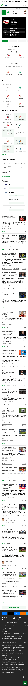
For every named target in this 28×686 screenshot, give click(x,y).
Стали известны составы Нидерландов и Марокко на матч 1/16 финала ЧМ (10, 352)
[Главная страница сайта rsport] (9, 5)
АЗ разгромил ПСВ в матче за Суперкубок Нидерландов (10, 237)
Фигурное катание (12, 622)
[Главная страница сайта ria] (2, 5)
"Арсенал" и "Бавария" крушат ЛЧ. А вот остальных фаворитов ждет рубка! (10, 507)
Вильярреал (20, 143)
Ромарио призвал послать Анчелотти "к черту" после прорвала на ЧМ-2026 (9, 274)
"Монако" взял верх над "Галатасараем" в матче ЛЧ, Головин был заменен (9, 574)
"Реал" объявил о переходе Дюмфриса (10, 293)
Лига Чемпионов (10, 8)
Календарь (13, 41)
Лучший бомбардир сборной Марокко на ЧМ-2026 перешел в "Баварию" (8, 314)
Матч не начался (14, 69)
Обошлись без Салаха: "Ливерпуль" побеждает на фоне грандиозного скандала (9, 550)
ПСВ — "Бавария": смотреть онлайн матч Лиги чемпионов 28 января (10, 469)
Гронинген (19, 74)
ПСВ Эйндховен (20, 57)
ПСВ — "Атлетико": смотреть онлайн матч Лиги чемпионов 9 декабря (10, 592)
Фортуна (20, 127)
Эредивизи (13, 35)
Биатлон (20, 622)
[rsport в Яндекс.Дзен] (11, 613)
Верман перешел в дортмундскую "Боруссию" (9, 217)
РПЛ (17, 8)
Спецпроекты (5, 625)
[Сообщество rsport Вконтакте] (17, 613)
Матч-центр (4, 12)
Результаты (22, 41)
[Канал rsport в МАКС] (4, 613)
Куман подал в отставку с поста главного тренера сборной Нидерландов (9, 333)
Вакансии (4, 631)
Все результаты (6, 176)
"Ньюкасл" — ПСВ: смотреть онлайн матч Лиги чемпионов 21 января (10, 531)
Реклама (13, 625)
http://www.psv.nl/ (14, 32)
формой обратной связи (8, 672)
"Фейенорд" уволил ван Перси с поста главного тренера (8, 372)
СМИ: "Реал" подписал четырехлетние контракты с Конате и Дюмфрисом (10, 391)
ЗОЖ (25, 622)
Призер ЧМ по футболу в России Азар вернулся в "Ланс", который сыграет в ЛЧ (9, 255)
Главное (3, 8)
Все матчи (4, 154)
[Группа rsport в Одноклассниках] (23, 613)
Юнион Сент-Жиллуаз (20, 151)
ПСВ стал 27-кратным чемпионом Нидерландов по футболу (9, 431)
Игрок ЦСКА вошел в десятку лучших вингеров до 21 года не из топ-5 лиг (9, 449)
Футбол (13, 19)
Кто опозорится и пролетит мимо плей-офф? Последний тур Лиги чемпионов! (9, 486)
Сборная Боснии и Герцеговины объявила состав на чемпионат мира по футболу (9, 411)
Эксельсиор (8, 57)
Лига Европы (22, 8)
